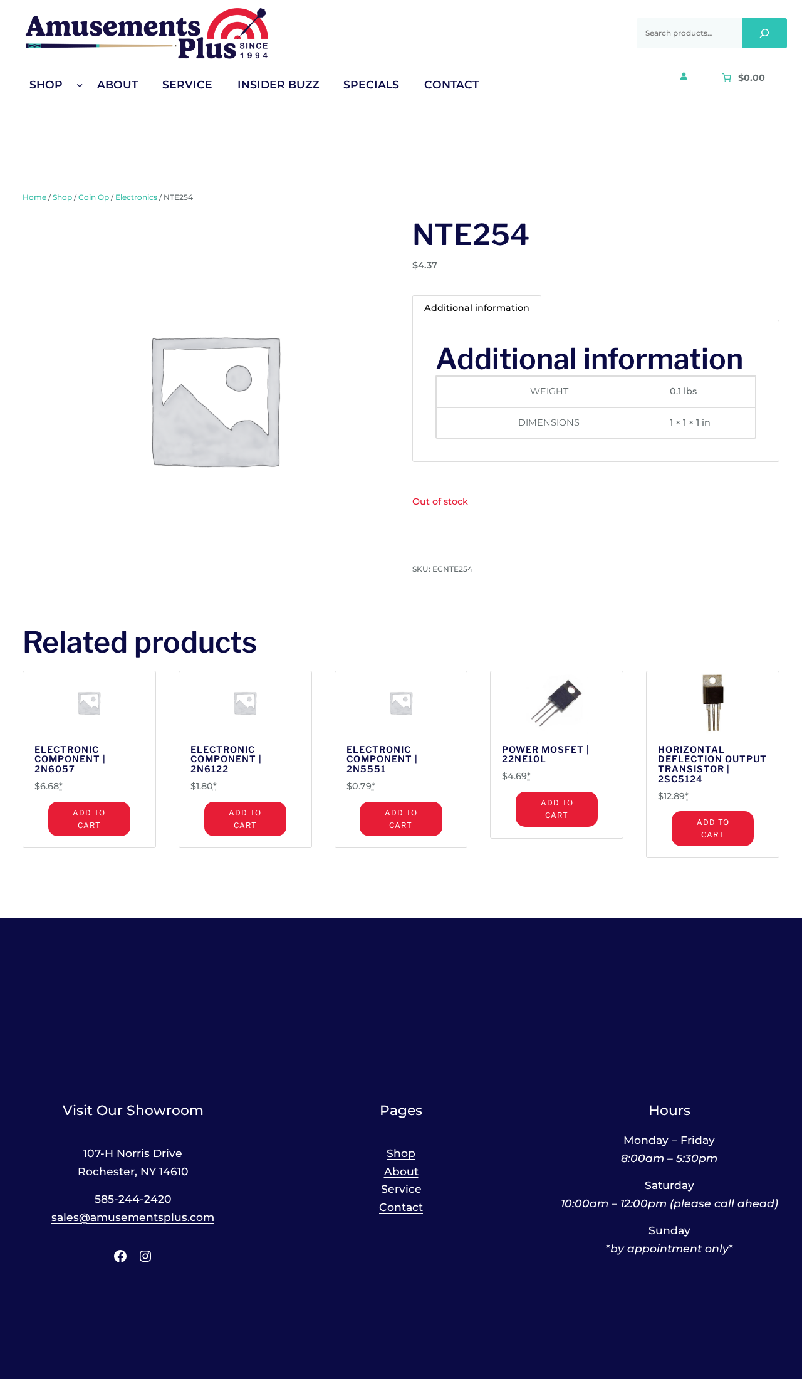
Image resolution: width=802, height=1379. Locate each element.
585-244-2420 (133, 1198)
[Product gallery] (206, 398)
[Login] (683, 75)
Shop (62, 197)
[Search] (764, 33)
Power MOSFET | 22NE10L (546, 755)
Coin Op (93, 197)
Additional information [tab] (476, 307)
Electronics (136, 197)
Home (34, 197)
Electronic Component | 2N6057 (70, 760)
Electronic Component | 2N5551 (382, 760)
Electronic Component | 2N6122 (226, 760)
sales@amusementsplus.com (132, 1217)
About (401, 1171)
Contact (401, 1207)
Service (401, 1188)
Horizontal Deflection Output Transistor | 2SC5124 (712, 765)
